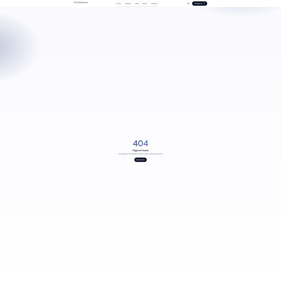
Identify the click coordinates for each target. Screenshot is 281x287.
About (145, 3)
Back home (141, 160)
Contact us (198, 3)
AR (188, 3)
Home (118, 3)
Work (137, 3)
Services (128, 3)
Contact (154, 3)
